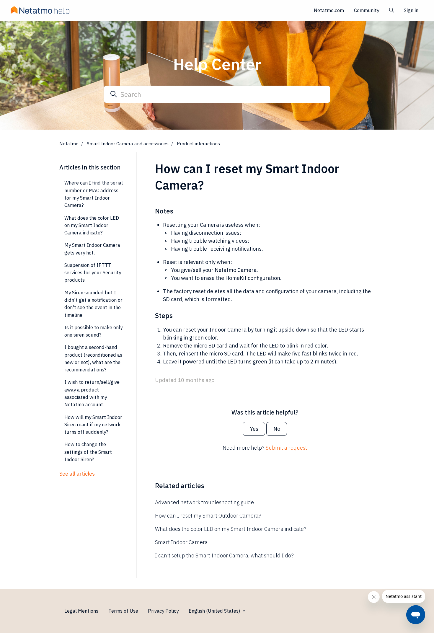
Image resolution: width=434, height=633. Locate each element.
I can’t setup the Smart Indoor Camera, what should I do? (224, 555)
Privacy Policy (163, 611)
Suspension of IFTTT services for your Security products (92, 272)
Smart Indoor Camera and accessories (128, 143)
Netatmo (69, 143)
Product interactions (198, 143)
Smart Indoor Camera (181, 542)
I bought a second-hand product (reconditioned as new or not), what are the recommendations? (93, 358)
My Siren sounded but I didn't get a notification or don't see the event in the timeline (93, 303)
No (276, 428)
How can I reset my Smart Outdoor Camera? (208, 515)
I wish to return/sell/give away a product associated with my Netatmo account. (92, 393)
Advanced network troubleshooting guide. (205, 502)
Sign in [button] (411, 10)
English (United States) (215, 611)
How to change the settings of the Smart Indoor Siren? (88, 452)
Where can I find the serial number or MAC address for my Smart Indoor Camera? (93, 194)
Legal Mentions (81, 611)
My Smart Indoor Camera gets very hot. (92, 249)
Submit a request (286, 447)
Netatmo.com (329, 10)
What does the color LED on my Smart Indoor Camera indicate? (230, 529)
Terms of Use (123, 611)
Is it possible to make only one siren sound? (93, 331)
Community (366, 10)
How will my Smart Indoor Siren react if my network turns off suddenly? (93, 424)
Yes (254, 428)
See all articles (77, 473)
